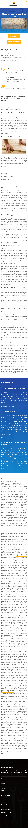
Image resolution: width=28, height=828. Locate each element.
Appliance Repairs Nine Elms (18, 577)
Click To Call (14, 36)
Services (4, 786)
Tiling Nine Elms (18, 568)
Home (3, 783)
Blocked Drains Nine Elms (18, 685)
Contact (4, 790)
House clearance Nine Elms (13, 750)
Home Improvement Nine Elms (15, 534)
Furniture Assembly (14, 735)
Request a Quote (15, 41)
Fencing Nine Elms (5, 680)
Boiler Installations (16, 578)
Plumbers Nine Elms (12, 706)
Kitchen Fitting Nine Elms (10, 601)
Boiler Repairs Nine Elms (19, 606)
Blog (3, 788)
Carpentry (18, 564)
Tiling (8, 602)
